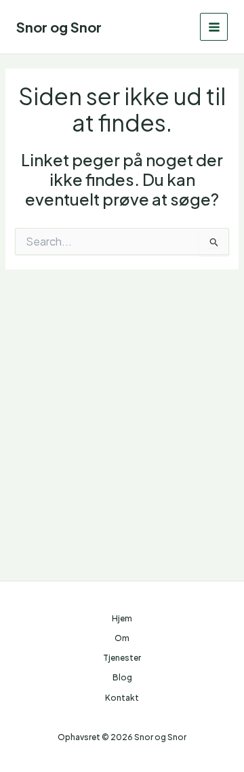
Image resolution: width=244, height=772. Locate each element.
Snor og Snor (59, 26)
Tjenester (122, 658)
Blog (122, 677)
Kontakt (122, 698)
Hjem (122, 618)
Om (122, 638)
